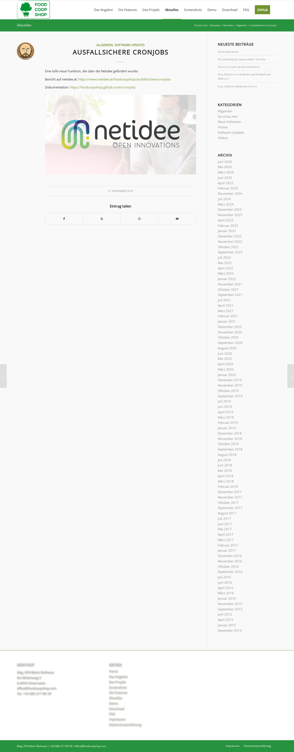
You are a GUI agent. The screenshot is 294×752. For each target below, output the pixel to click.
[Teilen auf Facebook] (64, 219)
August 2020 (227, 348)
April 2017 (225, 534)
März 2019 (226, 417)
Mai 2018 (225, 470)
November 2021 (230, 284)
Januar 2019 (227, 428)
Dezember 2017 (230, 492)
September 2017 (230, 508)
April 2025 (225, 183)
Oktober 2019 (228, 390)
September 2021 (230, 294)
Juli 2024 (224, 199)
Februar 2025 (228, 188)
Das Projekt (117, 682)
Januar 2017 (227, 550)
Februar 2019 (228, 422)
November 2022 (230, 241)
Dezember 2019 (230, 380)
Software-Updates (130, 45)
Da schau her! (228, 116)
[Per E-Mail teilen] (177, 219)
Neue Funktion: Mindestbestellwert (237, 86)
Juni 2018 (225, 465)
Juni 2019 (225, 406)
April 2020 (225, 364)
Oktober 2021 (228, 289)
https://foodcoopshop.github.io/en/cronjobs (103, 87)
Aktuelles (24, 25)
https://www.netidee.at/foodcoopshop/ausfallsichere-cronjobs (124, 79)
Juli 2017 (224, 518)
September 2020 (230, 342)
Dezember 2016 (230, 556)
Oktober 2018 (228, 444)
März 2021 (226, 311)
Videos (223, 138)
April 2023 (225, 220)
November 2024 (230, 193)
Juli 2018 (224, 460)
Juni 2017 (225, 524)
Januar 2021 (227, 321)
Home (113, 671)
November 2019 (230, 385)
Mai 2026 (225, 167)
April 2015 (225, 619)
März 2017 (226, 540)
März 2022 (226, 273)
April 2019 (225, 412)
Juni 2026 (225, 161)
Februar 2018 (228, 486)
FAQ (112, 714)
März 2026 (226, 172)
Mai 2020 (225, 358)
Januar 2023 (227, 231)
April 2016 (225, 588)
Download (116, 709)
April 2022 (225, 268)
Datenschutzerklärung (125, 725)
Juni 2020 (225, 353)
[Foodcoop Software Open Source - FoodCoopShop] (33, 9)
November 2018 (230, 438)
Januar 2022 (227, 279)
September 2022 (230, 252)
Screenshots (118, 687)
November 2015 (230, 604)
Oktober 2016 (228, 566)
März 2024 (226, 204)
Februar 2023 (228, 225)
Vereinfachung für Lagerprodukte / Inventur (242, 59)
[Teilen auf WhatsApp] (139, 219)
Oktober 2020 (228, 337)
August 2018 (227, 454)
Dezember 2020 (230, 327)
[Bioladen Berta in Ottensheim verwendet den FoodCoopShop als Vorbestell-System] (3, 376)
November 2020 (230, 332)
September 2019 (230, 396)
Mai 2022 (225, 263)
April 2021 (225, 305)
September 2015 (230, 609)
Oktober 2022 (228, 247)
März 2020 (226, 369)
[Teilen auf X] (102, 219)
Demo (113, 703)
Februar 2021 (228, 316)
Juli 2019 (224, 401)
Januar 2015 (227, 625)
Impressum (117, 719)
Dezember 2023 (230, 209)
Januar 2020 (227, 375)
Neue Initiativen (229, 121)
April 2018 (225, 476)
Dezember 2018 (230, 433)
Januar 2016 (227, 598)
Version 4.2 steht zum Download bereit (239, 66)
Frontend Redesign (228, 51)
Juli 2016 (224, 577)
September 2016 (230, 571)
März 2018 (226, 481)
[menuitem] (103, 9)
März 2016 (226, 593)
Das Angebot (118, 677)
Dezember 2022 (230, 236)
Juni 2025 (225, 177)
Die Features (118, 692)
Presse (222, 127)
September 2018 (230, 449)
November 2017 (230, 497)
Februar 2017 (228, 545)
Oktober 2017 (228, 502)
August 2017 (227, 513)
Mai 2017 (225, 529)
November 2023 (230, 215)
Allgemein (104, 45)
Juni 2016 (225, 582)
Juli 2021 (224, 300)
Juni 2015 (225, 614)
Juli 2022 (224, 257)
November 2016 (230, 561)
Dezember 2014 (230, 630)
